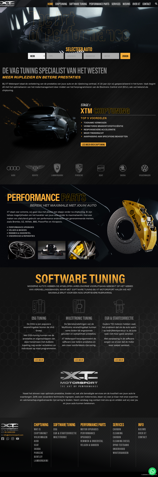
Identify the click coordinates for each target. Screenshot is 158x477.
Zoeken (125, 56)
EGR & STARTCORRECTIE (119, 318)
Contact (147, 3)
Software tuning (64, 424)
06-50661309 (10, 432)
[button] (156, 4)
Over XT (136, 3)
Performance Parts (99, 3)
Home (50, 3)
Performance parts (93, 424)
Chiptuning (61, 3)
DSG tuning (39, 318)
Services (116, 3)
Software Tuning (78, 3)
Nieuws (126, 3)
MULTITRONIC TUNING (79, 318)
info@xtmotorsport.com (13, 435)
